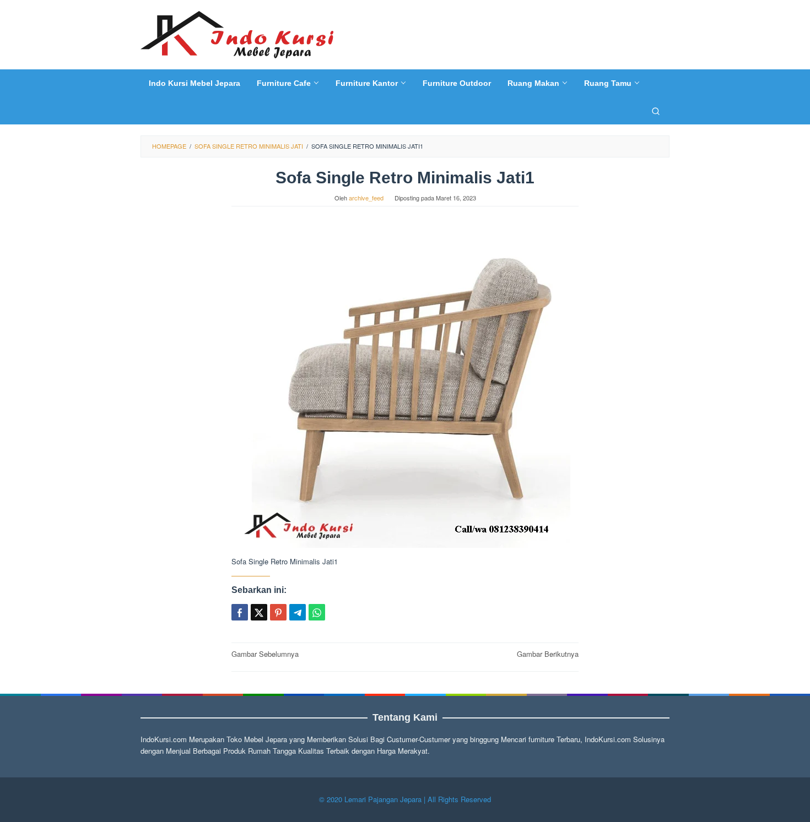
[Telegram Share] (297, 612)
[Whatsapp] (317, 612)
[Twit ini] (259, 612)
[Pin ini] (278, 612)
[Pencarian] (655, 110)
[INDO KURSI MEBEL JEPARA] (237, 33)
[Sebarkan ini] (239, 612)
